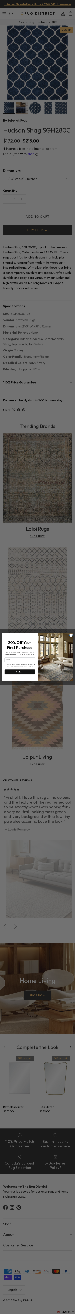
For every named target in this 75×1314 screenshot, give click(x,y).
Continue (19, 672)
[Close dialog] (71, 635)
